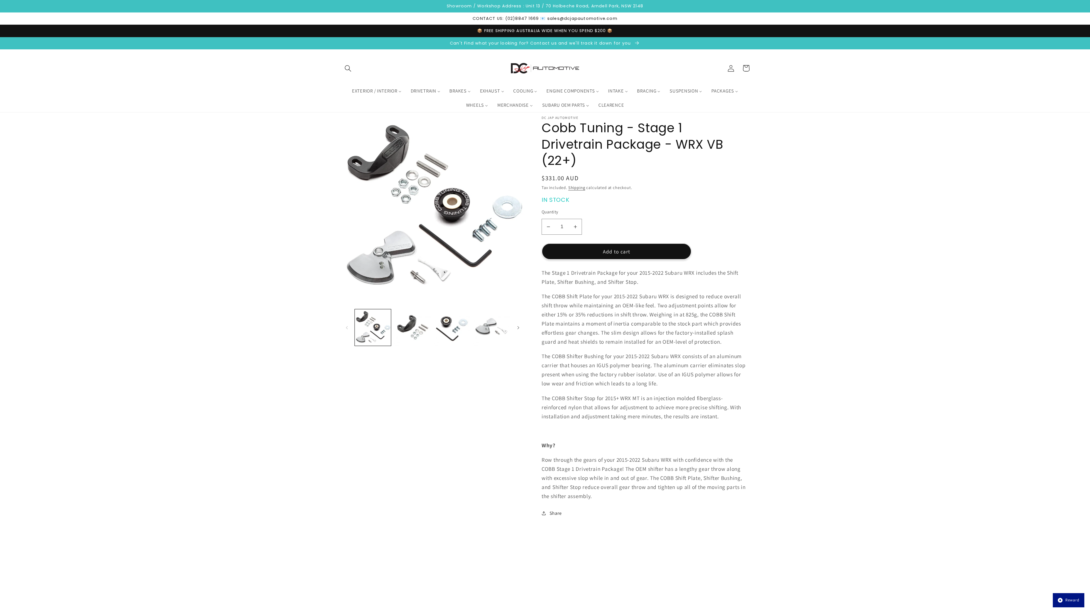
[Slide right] (518, 327)
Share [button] (556, 513)
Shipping (576, 187)
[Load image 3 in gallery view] (452, 327)
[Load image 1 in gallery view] (373, 327)
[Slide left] (347, 327)
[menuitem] (376, 91)
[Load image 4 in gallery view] (491, 327)
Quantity (550, 212)
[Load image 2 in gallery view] (412, 327)
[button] (348, 68)
